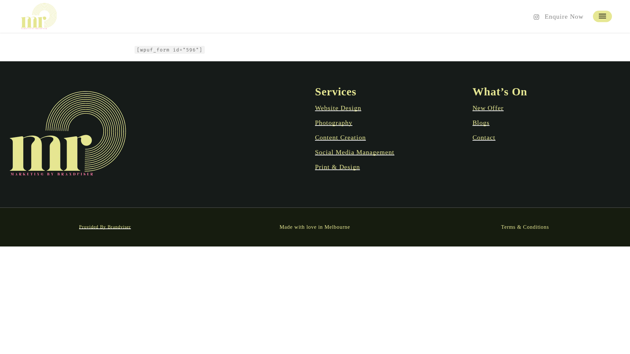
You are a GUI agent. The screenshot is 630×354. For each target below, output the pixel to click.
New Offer (488, 107)
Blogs (481, 122)
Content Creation (340, 137)
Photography (333, 122)
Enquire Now (564, 16)
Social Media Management (354, 152)
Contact (483, 137)
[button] (602, 16)
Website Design (338, 107)
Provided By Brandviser (105, 227)
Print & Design (337, 166)
